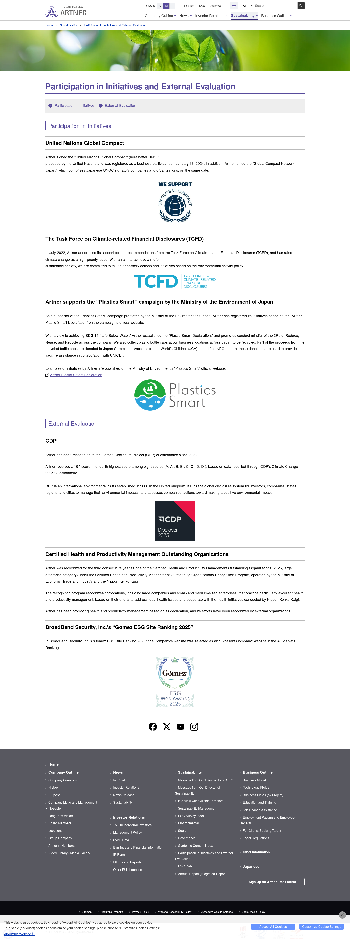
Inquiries (189, 5)
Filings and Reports (127, 862)
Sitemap (87, 912)
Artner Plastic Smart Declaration (76, 374)
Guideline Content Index (195, 845)
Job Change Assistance (260, 809)
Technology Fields (256, 787)
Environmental (188, 823)
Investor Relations (209, 15)
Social (182, 830)
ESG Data (185, 866)
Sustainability (243, 15)
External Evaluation (120, 105)
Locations (55, 830)
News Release (123, 795)
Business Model (254, 780)
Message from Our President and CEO (205, 780)
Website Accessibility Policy (175, 912)
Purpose (54, 795)
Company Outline (159, 15)
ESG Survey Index (191, 815)
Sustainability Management (197, 808)
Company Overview (62, 780)
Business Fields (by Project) (263, 795)
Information (121, 780)
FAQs (202, 5)
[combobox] (276, 5)
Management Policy (127, 832)
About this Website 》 (19, 933)
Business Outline (275, 15)
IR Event (119, 854)
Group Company (60, 838)
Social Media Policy (253, 912)
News (184, 15)
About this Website (112, 912)
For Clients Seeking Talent (262, 830)
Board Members (59, 823)
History (53, 787)
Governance (187, 838)
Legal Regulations (256, 838)
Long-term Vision (60, 815)
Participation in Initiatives (74, 105)
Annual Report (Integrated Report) (202, 873)
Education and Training (259, 802)
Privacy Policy (140, 912)
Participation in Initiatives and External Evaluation (115, 25)
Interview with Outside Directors (200, 800)
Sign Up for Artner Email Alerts (272, 881)
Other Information (256, 852)
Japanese (215, 5)
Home (49, 25)
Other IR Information (127, 869)
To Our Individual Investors (132, 824)
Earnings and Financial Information (138, 847)
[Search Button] (301, 5)
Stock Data (121, 839)
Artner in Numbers (61, 845)
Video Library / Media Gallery (69, 853)
